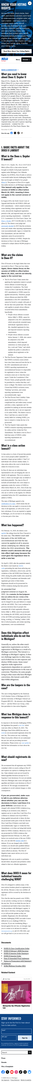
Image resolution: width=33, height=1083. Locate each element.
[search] (30, 1052)
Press (3, 1058)
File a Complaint (7, 1066)
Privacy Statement (15, 1080)
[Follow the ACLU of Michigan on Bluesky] (29, 1072)
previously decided (7, 226)
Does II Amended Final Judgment (16, 958)
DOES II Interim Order (12, 956)
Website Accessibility (26, 1080)
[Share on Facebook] (11, 134)
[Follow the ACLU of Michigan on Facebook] (3, 1072)
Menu (18, 59)
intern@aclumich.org (6, 931)
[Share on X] (15, 134)
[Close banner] (30, 3)
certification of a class (8, 504)
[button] (18, 133)
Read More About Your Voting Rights (16, 51)
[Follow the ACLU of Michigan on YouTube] (12, 1072)
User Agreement (5, 1080)
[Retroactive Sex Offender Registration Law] (16, 993)
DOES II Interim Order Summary (16, 953)
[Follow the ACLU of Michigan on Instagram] (16, 1072)
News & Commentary (9, 70)
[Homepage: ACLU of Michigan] (7, 60)
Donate (4, 1062)
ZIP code (4, 1036)
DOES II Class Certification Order (16, 948)
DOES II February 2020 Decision (16, 951)
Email (4, 1030)
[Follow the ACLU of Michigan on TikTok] (20, 1072)
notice (3, 733)
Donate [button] (25, 60)
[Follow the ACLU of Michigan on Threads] (25, 1072)
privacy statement (23, 1045)
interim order (20, 841)
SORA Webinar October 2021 (15, 966)
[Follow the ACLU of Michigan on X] (7, 1072)
